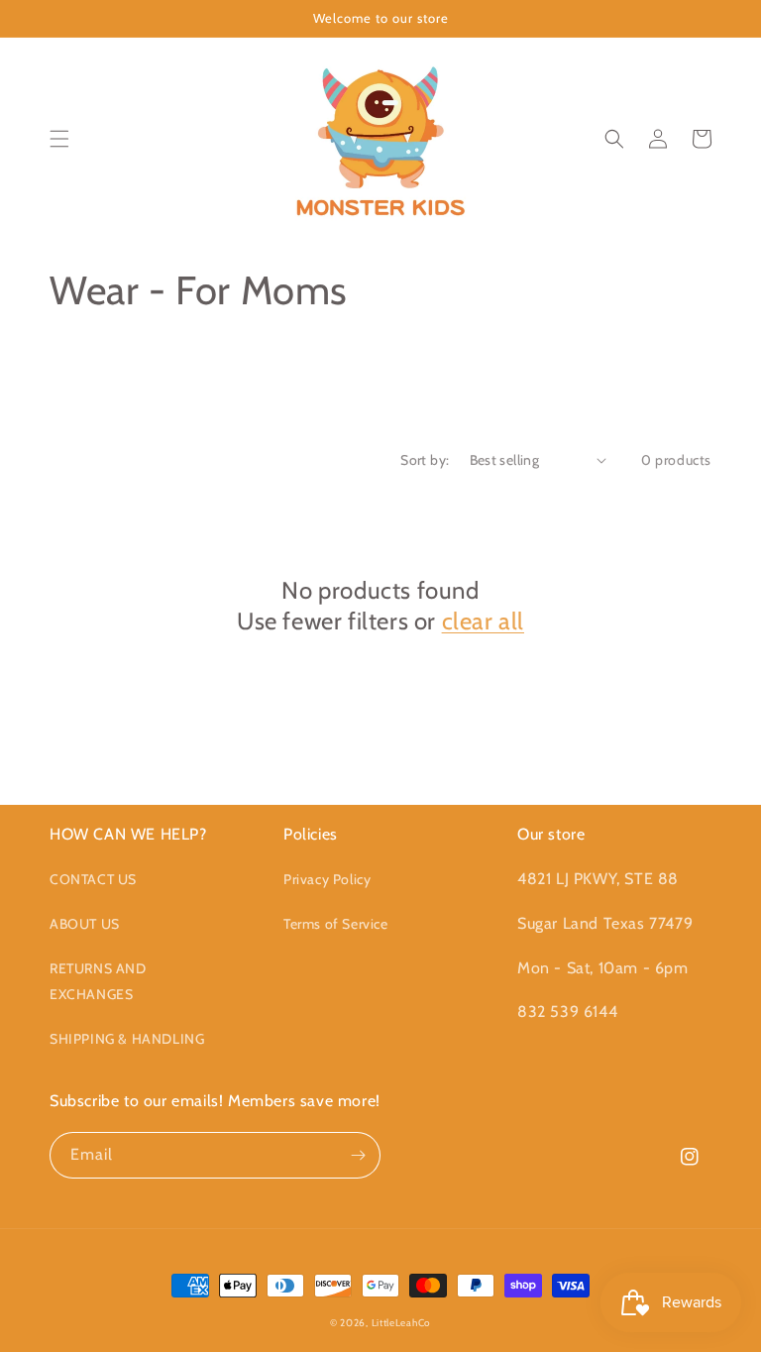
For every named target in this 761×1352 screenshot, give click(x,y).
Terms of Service (335, 924)
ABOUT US (85, 924)
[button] (59, 139)
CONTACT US (93, 879)
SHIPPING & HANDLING (127, 1039)
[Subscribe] (358, 1155)
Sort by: (424, 460)
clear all (483, 621)
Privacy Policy (327, 879)
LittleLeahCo (401, 1322)
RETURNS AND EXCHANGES (98, 980)
